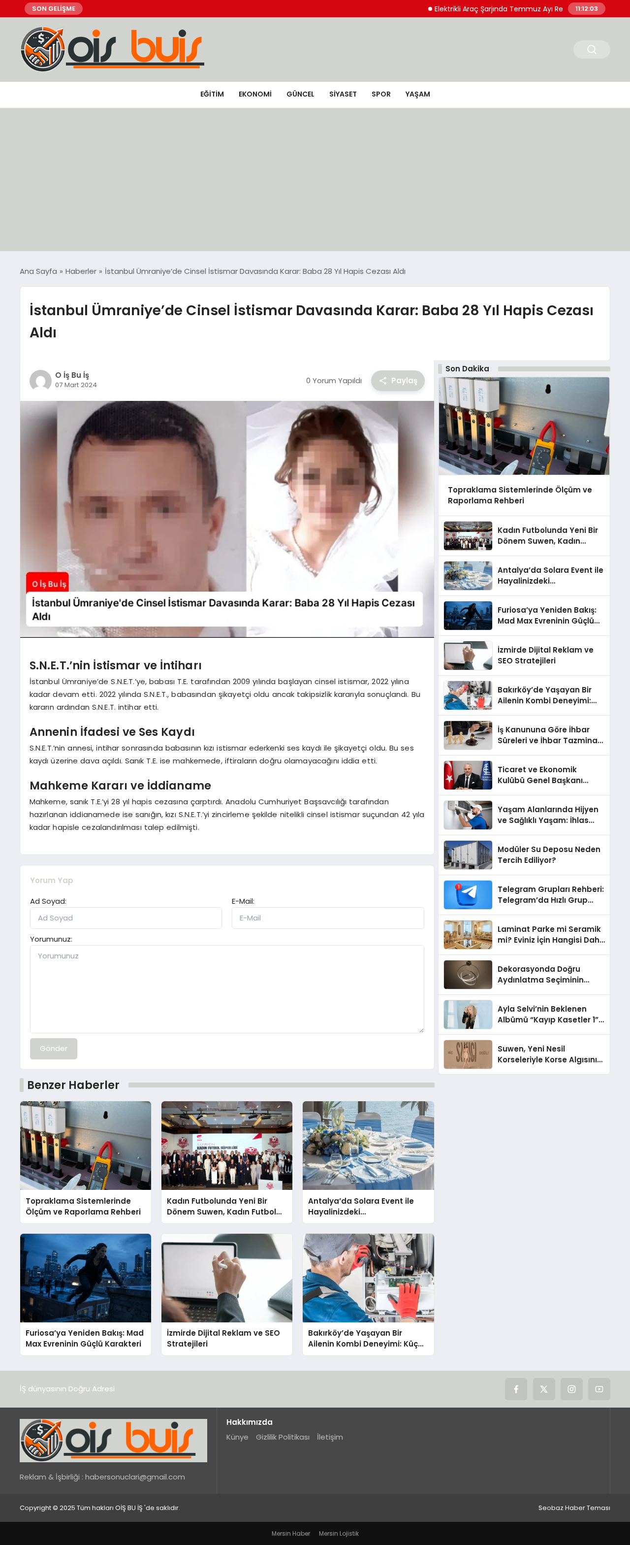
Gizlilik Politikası (283, 1437)
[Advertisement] (315, 182)
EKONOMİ (255, 94)
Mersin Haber (291, 1533)
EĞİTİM (212, 94)
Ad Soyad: (48, 901)
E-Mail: (243, 901)
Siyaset (343, 94)
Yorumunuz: (51, 939)
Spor (381, 94)
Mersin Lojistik (339, 1533)
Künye (237, 1437)
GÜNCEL (300, 94)
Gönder (53, 1048)
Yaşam (418, 94)
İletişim (330, 1437)
